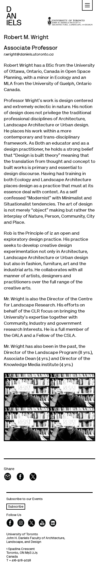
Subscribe (15, 507)
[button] (87, 5)
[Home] (13, 16)
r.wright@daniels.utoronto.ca (29, 55)
